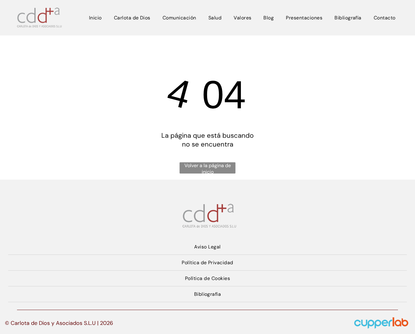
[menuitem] (95, 17)
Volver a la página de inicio (207, 168)
